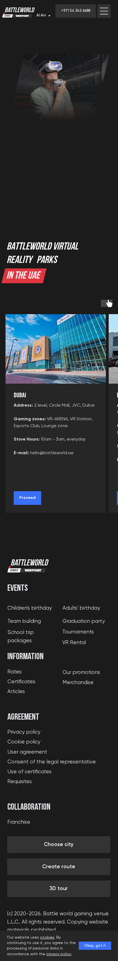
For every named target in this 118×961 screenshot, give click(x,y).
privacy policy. (59, 954)
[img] (104, 11)
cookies (47, 937)
